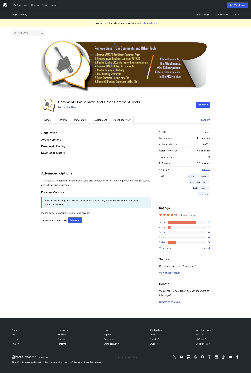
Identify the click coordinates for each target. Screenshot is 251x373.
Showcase (63, 330)
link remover (203, 194)
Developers (109, 339)
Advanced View (122, 119)
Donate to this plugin (170, 301)
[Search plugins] (42, 33)
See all (206, 248)
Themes (62, 334)
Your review (165, 248)
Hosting (15, 339)
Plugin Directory (19, 14)
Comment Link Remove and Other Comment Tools (99, 102)
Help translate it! (149, 23)
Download (203, 104)
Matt (199, 334)
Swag (154, 344)
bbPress (201, 339)
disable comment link (199, 182)
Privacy (15, 344)
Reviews (62, 119)
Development (100, 119)
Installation (80, 119)
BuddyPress (203, 344)
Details (48, 119)
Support (205, 119)
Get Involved (156, 330)
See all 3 (206, 169)
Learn (106, 330)
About (14, 330)
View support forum (169, 272)
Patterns (62, 344)
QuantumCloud (69, 107)
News (14, 334)
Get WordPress (237, 5)
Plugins (61, 339)
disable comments (201, 188)
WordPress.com (205, 330)
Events (153, 334)
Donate (155, 339)
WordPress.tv (111, 344)
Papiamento (44, 357)
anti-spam (192, 176)
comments (204, 176)
